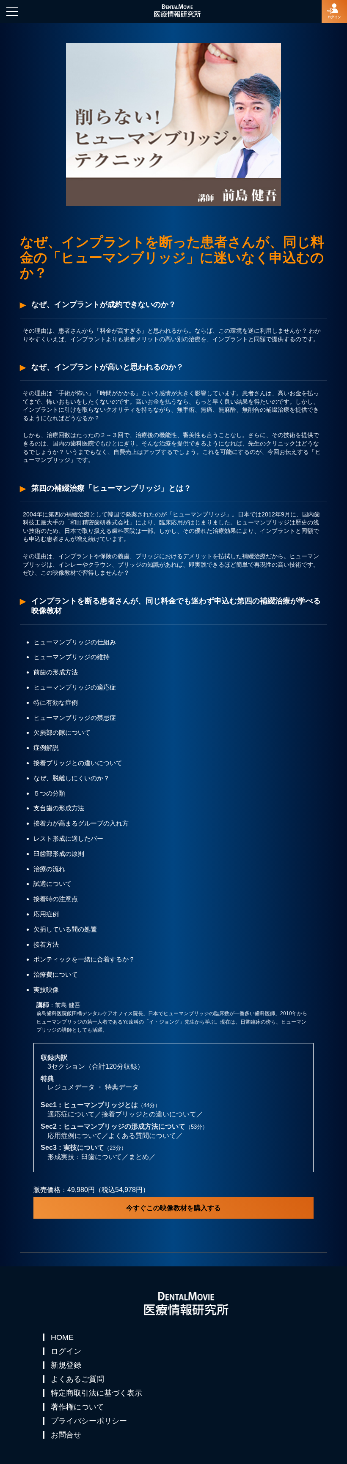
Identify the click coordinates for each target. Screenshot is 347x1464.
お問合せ (66, 1435)
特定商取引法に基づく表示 (96, 1393)
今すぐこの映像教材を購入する (173, 1207)
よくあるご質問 (77, 1379)
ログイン (66, 1351)
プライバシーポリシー (89, 1421)
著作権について (77, 1407)
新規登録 (66, 1365)
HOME (62, 1337)
